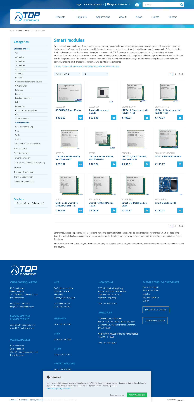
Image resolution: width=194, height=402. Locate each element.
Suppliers (81, 17)
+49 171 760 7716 (62, 324)
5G (16, 53)
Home (12, 30)
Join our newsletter (155, 320)
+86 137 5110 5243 (107, 303)
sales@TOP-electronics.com (22, 324)
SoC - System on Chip (24, 126)
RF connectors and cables (26, 110)
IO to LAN (19, 89)
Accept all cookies (137, 395)
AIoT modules (21, 69)
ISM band (19, 94)
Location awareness (23, 98)
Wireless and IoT (24, 30)
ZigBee (18, 139)
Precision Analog (21, 153)
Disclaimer (23, 400)
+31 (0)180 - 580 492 (19, 303)
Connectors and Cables (24, 181)
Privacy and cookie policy (40, 400)
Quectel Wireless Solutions (30, 203)
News (139, 17)
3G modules (20, 61)
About (122, 17)
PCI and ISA (20, 106)
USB (17, 130)
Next (181, 73)
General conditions (151, 290)
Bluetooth (19, 77)
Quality (146, 300)
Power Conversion (22, 157)
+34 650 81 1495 (62, 354)
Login (79, 4)
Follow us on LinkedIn (156, 309)
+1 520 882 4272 (62, 303)
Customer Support (151, 287)
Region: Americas (118, 4)
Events (155, 17)
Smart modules (22, 122)
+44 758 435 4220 (62, 369)
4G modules (20, 57)
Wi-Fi (17, 134)
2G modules (20, 65)
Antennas (19, 73)
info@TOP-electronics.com (22, 306)
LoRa (17, 102)
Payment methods (151, 297)
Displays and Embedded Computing (29, 162)
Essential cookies (117, 395)
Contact (173, 17)
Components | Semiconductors (27, 143)
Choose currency (93, 4)
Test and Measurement (24, 172)
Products (60, 17)
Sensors (17, 167)
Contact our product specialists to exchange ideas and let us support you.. (87, 66)
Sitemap (13, 400)
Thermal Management (23, 176)
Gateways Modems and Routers (28, 81)
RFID (17, 114)
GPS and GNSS (21, 85)
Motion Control (20, 148)
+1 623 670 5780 (62, 306)
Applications (103, 17)
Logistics (146, 293)
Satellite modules (22, 118)
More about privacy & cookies (58, 388)
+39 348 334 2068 (62, 339)
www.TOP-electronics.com (22, 328)
